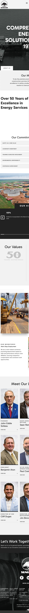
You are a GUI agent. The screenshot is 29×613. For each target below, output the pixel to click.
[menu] (26, 3)
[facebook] (22, 578)
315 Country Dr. (13, 592)
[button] (2, 217)
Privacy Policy (22, 604)
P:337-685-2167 (14, 598)
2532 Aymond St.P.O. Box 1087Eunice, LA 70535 (4, 594)
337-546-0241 (5, 597)
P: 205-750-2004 (23, 600)
